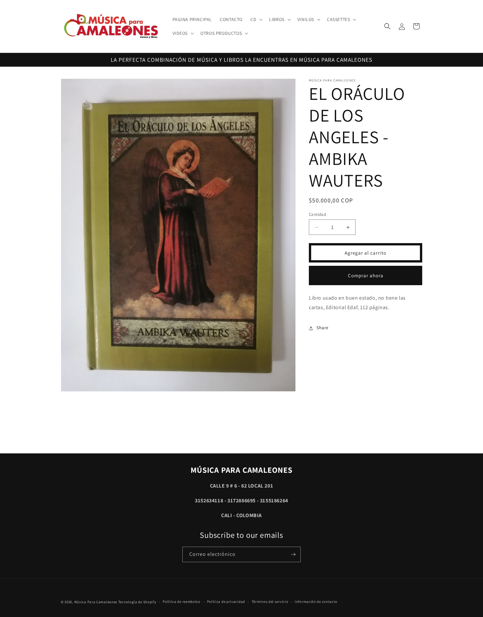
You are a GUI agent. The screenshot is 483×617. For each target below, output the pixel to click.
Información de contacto (316, 602)
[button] (255, 19)
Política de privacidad (226, 602)
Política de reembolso (181, 602)
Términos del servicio (270, 602)
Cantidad (317, 214)
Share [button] (322, 328)
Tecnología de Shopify (137, 602)
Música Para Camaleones (95, 602)
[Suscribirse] (293, 554)
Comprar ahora (365, 275)
